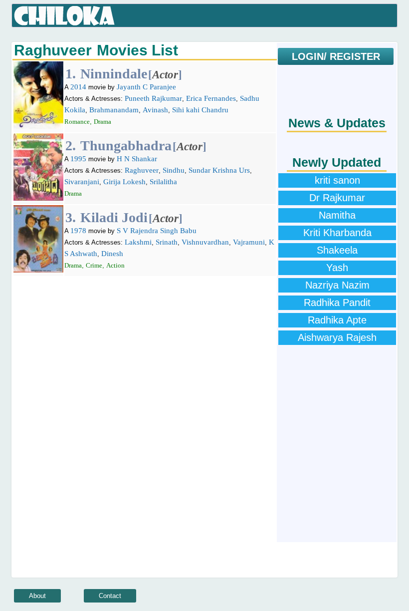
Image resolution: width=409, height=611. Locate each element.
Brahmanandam (114, 110)
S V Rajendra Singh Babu (157, 231)
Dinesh (112, 254)
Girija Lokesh (124, 182)
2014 (78, 87)
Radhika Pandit (337, 302)
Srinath (167, 242)
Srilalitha (163, 182)
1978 (78, 231)
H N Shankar (137, 159)
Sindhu (174, 170)
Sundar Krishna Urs (219, 170)
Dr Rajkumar (337, 197)
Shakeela (337, 250)
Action (115, 265)
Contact (110, 596)
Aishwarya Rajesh (337, 337)
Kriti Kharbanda (337, 232)
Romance (77, 121)
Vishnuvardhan (205, 242)
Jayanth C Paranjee (146, 87)
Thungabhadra (126, 145)
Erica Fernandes (211, 98)
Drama (102, 121)
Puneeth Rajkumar (153, 98)
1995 (78, 159)
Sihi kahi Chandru (200, 110)
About (37, 596)
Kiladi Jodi (114, 217)
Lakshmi (138, 242)
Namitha (337, 215)
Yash (337, 267)
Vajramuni (249, 242)
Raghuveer (142, 170)
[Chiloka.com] (64, 16)
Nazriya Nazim (337, 285)
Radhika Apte (337, 319)
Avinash (155, 110)
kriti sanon (337, 180)
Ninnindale (113, 73)
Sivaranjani (81, 182)
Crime (94, 265)
